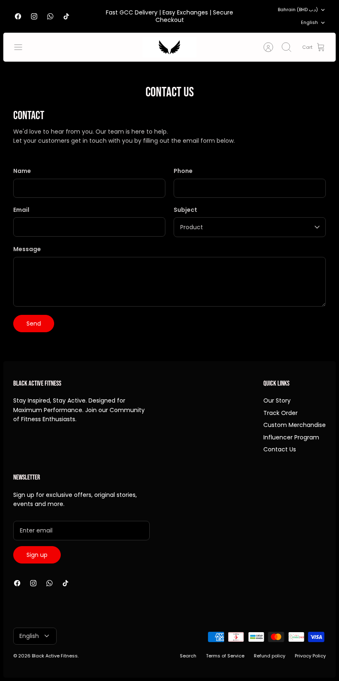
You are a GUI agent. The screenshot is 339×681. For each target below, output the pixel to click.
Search (188, 655)
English (309, 22)
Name (22, 171)
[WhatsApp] (50, 16)
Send (33, 323)
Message (27, 249)
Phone (183, 171)
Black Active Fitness (55, 655)
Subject (185, 210)
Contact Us (279, 449)
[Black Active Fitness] (169, 47)
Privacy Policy (310, 655)
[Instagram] (34, 16)
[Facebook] (18, 16)
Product (191, 227)
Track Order (280, 413)
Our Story (277, 400)
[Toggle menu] (22, 47)
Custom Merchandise (294, 425)
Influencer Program (291, 437)
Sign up (37, 555)
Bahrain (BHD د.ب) (298, 9)
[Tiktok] (66, 16)
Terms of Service (225, 655)
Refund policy (269, 655)
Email (21, 210)
